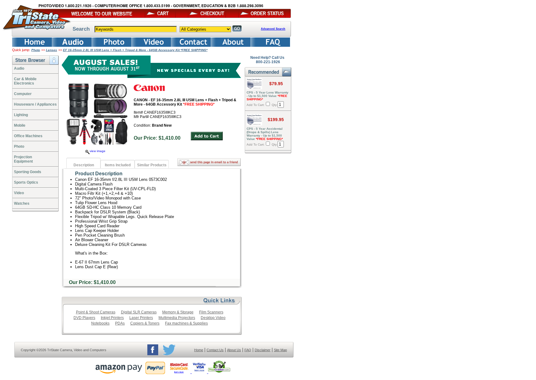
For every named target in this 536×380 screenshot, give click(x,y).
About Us (234, 350)
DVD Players (84, 318)
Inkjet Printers (112, 318)
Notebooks (100, 323)
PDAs (120, 323)
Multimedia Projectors (177, 318)
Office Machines (28, 136)
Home (198, 350)
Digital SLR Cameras (139, 312)
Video (19, 193)
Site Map (280, 350)
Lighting (21, 115)
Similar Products (152, 165)
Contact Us (215, 350)
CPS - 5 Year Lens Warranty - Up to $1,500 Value (267, 96)
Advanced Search (273, 28)
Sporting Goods (27, 172)
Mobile (19, 125)
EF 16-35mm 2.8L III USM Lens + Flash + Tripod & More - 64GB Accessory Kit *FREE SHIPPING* (135, 50)
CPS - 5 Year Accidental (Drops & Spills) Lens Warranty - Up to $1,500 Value (265, 134)
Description (84, 165)
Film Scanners (211, 312)
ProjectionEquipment (23, 159)
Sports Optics (26, 182)
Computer (23, 94)
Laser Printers (141, 318)
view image (97, 151)
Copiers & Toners (144, 323)
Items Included (118, 165)
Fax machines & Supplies (186, 323)
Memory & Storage (178, 312)
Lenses (51, 50)
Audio (19, 68)
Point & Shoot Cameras (95, 312)
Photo (35, 50)
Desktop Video (213, 318)
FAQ (247, 350)
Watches (21, 203)
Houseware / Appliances (35, 104)
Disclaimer (262, 350)
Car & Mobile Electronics (25, 81)
